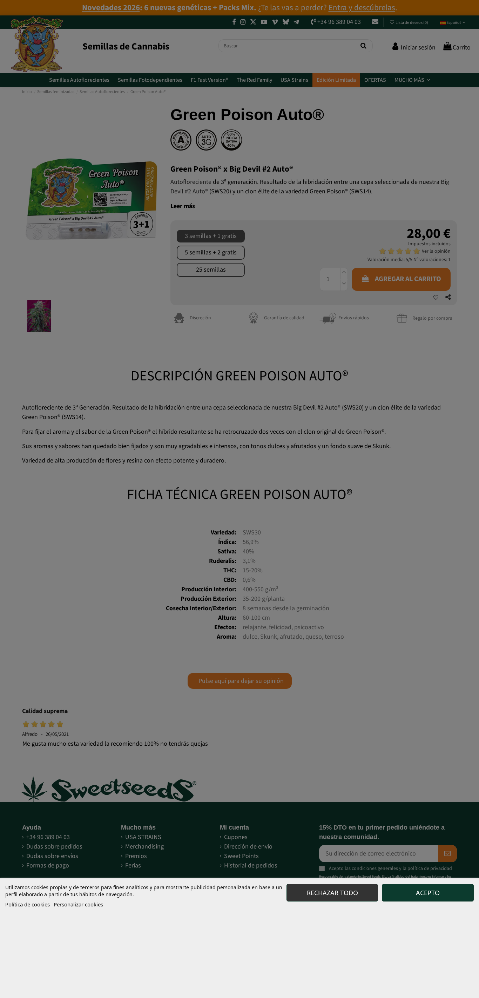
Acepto (428, 893)
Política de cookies (27, 904)
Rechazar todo (332, 893)
